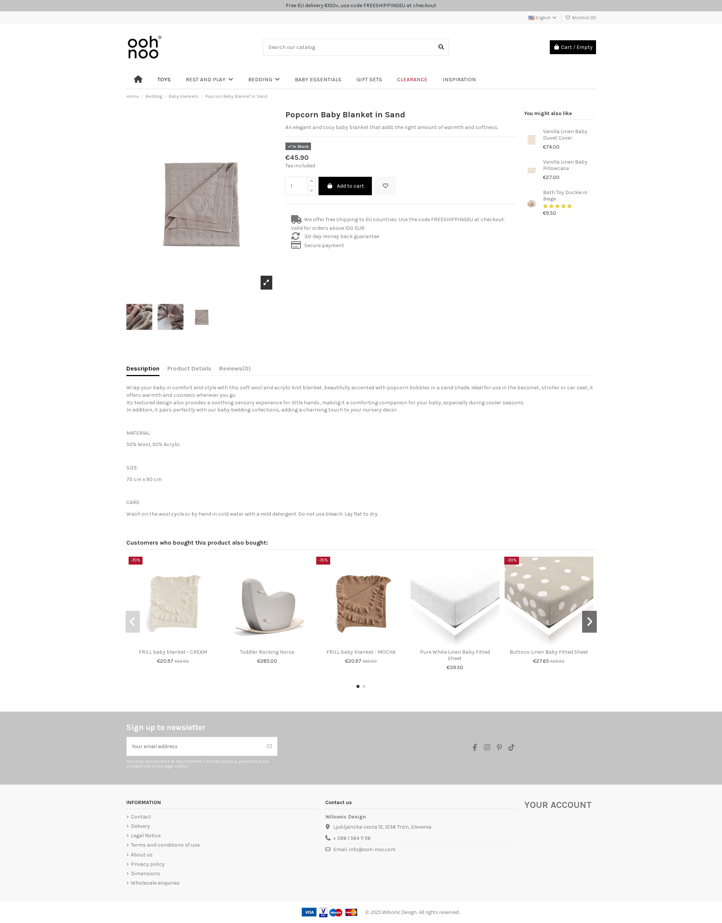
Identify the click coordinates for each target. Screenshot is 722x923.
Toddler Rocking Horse (267, 652)
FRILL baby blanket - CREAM (173, 652)
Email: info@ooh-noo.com (364, 849)
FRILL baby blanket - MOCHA (361, 652)
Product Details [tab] (189, 368)
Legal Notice (146, 835)
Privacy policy (148, 864)
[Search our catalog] (441, 47)
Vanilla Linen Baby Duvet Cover (565, 134)
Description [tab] (142, 368)
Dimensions (145, 873)
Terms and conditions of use (165, 845)
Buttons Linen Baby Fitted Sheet (549, 652)
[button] (357, 686)
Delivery (140, 826)
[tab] (235, 370)
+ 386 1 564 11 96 (352, 838)
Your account (558, 805)
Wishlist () (583, 17)
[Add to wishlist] (385, 186)
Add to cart (350, 186)
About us (142, 855)
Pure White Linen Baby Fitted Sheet (455, 655)
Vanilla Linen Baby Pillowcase (565, 165)
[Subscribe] (269, 746)
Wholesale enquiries (155, 883)
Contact (141, 817)
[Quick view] (178, 643)
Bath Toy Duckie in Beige (565, 195)
